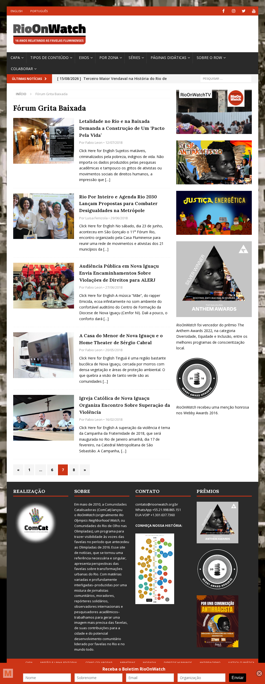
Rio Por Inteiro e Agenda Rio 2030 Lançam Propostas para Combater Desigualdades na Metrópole (118, 203)
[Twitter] (243, 11)
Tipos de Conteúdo (49, 57)
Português (39, 11)
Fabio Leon (93, 142)
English (17, 11)
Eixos (84, 57)
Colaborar (22, 68)
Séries (134, 57)
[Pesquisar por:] (226, 78)
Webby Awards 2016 (200, 412)
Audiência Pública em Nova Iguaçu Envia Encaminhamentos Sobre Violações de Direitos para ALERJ (119, 273)
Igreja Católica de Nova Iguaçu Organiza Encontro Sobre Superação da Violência (124, 405)
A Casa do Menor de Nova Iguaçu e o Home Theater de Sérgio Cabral (121, 339)
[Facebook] (223, 11)
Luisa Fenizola (96, 218)
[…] (107, 179)
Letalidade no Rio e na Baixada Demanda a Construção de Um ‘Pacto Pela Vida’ (122, 128)
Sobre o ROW (209, 57)
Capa (15, 57)
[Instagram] (233, 11)
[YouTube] (253, 11)
